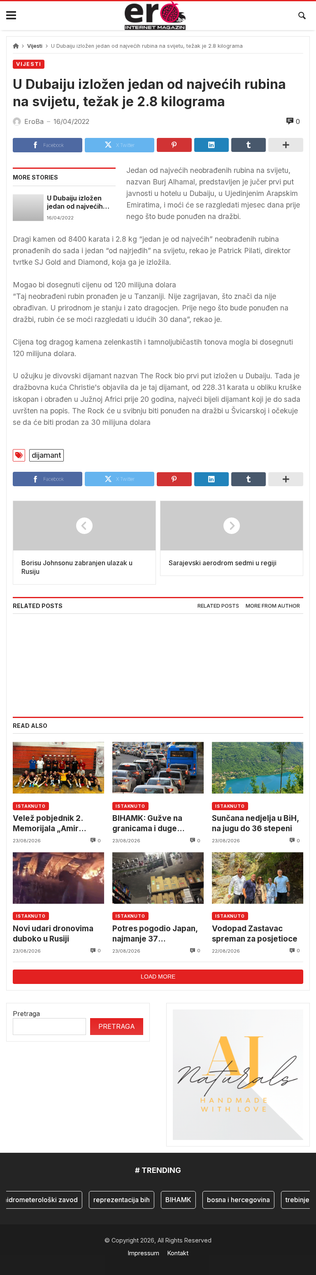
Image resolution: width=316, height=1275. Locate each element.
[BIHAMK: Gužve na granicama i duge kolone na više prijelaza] (158, 767)
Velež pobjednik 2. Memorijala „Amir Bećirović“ (48, 823)
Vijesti (34, 46)
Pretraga (26, 1013)
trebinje (290, 1200)
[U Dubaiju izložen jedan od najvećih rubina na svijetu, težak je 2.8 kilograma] (28, 207)
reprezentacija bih (114, 1200)
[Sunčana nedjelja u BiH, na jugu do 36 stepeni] (257, 767)
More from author (273, 606)
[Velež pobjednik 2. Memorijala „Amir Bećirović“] (58, 767)
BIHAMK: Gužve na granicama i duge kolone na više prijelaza (156, 823)
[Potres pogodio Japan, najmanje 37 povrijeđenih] (158, 878)
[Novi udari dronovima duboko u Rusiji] (58, 878)
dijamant (46, 455)
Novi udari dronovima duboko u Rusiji (53, 933)
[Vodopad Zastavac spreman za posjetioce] (257, 878)
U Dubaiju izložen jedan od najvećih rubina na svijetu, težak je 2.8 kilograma (75, 202)
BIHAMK (171, 1200)
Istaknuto (31, 806)
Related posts (218, 606)
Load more (158, 976)
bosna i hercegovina (231, 1200)
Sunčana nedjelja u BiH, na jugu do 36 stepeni (255, 823)
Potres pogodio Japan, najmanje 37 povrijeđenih (155, 934)
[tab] (218, 606)
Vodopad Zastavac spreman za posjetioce (254, 933)
